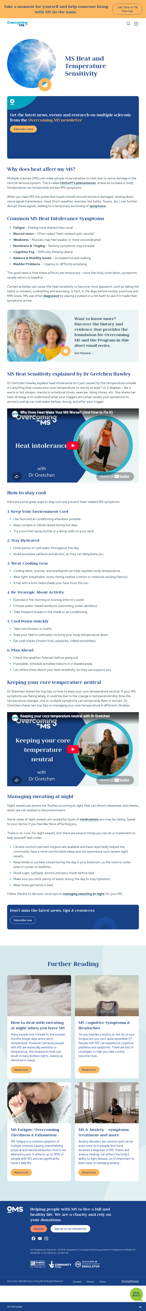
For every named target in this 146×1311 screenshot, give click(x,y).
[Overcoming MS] (17, 23)
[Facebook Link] (33, 1238)
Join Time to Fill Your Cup (127, 9)
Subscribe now (23, 920)
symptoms (98, 206)
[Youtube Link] (40, 1238)
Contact (77, 1281)
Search (128, 23)
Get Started (82, 353)
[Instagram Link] (46, 1238)
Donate (38, 1229)
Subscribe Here (23, 129)
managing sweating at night (84, 894)
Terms (102, 1281)
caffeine (37, 873)
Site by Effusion (130, 1281)
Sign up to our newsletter (70, 1229)
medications (89, 819)
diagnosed (51, 296)
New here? (136, 1294)
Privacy (90, 1281)
